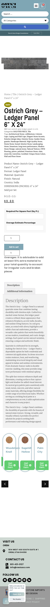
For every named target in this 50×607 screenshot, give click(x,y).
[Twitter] (14, 580)
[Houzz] (29, 580)
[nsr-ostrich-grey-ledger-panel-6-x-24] (25, 63)
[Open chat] (6, 601)
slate (40, 151)
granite (7, 141)
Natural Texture (33, 149)
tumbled (24, 154)
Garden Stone (39, 139)
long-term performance (27, 146)
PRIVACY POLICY (31, 602)
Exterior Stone (27, 139)
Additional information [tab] (19, 291)
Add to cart (13, 246)
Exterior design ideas (12, 139)
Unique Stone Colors (37, 154)
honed (17, 144)
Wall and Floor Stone (12, 156)
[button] (36, 5)
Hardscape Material (18, 141)
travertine (16, 154)
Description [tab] (13, 285)
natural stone (21, 149)
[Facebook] (5, 580)
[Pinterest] (24, 580)
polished (21, 151)
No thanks (17, 599)
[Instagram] (10, 580)
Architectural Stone (16, 134)
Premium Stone (31, 151)
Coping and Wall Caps (17, 136)
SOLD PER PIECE (20, 131)
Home (7, 94)
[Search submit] (25, 27)
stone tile (8, 154)
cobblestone (30, 134)
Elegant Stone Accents (36, 136)
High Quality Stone (34, 141)
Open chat (17, 594)
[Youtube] (19, 580)
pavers (14, 151)
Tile (14, 94)
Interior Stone (26, 144)
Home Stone (9, 144)
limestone (14, 146)
